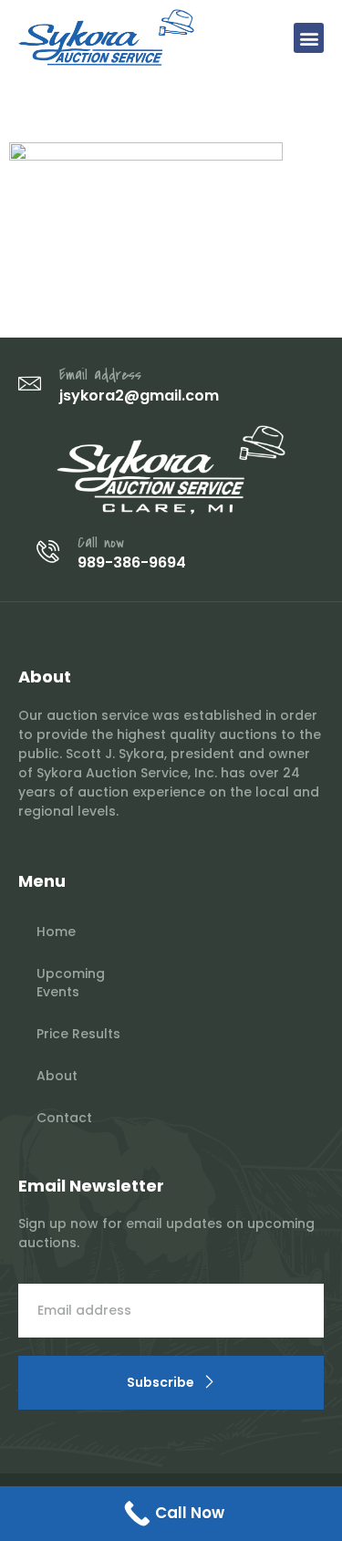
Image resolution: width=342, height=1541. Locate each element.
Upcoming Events (70, 982)
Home (56, 931)
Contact (64, 1118)
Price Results (78, 1034)
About (57, 1076)
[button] (309, 38)
